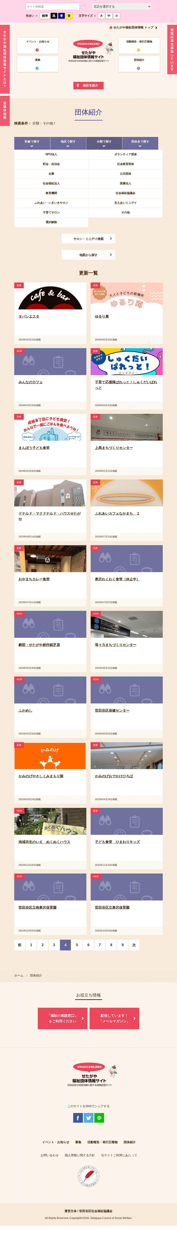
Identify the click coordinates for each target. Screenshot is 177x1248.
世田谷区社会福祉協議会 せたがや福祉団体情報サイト (88, 50)
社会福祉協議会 (125, 193)
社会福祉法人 (51, 183)
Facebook (78, 1118)
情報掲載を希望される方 (172, 50)
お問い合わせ (50, 1155)
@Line (99, 1118)
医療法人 (125, 183)
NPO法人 (51, 154)
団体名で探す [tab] (140, 141)
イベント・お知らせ (37, 41)
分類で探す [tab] (104, 141)
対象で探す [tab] (32, 141)
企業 (51, 173)
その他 (125, 212)
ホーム (18, 975)
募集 (37, 59)
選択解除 (51, 222)
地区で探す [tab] (68, 141)
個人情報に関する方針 (80, 1155)
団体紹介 (139, 59)
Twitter (88, 1118)
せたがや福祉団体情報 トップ (133, 27)
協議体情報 (5, 111)
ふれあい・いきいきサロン (51, 202)
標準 (45, 15)
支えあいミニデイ (125, 202)
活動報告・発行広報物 (139, 41)
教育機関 (51, 193)
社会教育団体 (125, 164)
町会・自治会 (51, 164)
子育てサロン (51, 212)
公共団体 (125, 173)
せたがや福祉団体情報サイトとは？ (5, 59)
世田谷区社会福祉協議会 (95, 1211)
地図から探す (88, 255)
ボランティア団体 (125, 154)
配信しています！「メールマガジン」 (114, 1018)
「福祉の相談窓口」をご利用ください (62, 1018)
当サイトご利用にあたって (119, 1155)
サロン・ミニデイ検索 (88, 239)
